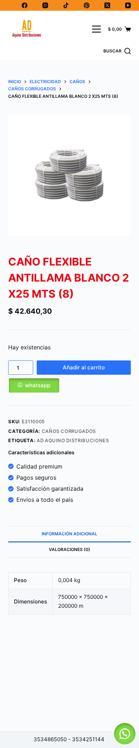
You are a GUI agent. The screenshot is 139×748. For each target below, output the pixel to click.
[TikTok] (66, 5)
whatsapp (37, 385)
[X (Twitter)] (107, 5)
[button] (69, 385)
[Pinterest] (86, 5)
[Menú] (96, 29)
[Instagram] (45, 5)
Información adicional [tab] (69, 533)
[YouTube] (128, 5)
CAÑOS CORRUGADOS (69, 431)
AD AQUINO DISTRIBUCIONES (73, 440)
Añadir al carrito (84, 367)
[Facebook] (24, 5)
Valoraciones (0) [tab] (69, 549)
